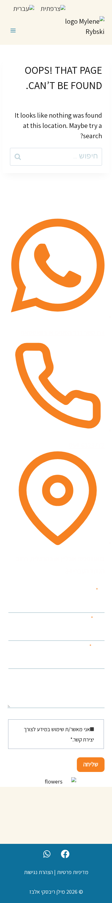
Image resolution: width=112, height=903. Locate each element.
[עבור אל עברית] (23, 8)
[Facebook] (65, 853)
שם (100, 590)
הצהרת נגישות (38, 872)
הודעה (98, 674)
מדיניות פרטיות (72, 872)
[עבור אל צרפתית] (52, 8)
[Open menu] (13, 30)
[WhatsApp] (46, 853)
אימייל (97, 646)
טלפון (98, 618)
